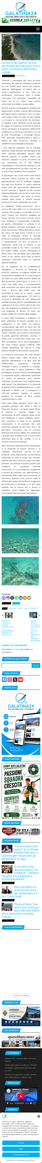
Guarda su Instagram (21, 995)
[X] (12, 598)
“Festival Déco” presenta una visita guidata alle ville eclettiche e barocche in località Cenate (21, 910)
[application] (21, 1096)
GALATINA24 (21, 13)
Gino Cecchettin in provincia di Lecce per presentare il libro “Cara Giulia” (20, 891)
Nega (21, 1149)
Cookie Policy (11, 1160)
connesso (16, 649)
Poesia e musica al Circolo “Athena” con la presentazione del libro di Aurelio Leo (8, 628)
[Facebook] (4, 598)
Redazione (21, 76)
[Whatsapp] (16, 598)
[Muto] (31, 1103)
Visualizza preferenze (21, 1155)
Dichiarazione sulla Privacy (26, 1160)
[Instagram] (8, 598)
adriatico (12, 608)
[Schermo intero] (34, 1103)
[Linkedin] (20, 598)
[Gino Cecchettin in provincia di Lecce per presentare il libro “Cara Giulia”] (7, 889)
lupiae (20, 608)
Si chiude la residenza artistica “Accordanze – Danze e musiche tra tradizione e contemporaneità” (20, 873)
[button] (39, 1116)
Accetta (21, 1143)
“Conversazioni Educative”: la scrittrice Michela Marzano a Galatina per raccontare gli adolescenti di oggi (20, 852)
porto (26, 608)
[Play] (8, 1103)
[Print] (25, 598)
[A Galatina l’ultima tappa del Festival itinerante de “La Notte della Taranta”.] (30, 981)
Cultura (16, 603)
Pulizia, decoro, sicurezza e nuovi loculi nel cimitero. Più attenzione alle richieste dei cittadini (35, 630)
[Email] (29, 598)
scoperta (34, 608)
